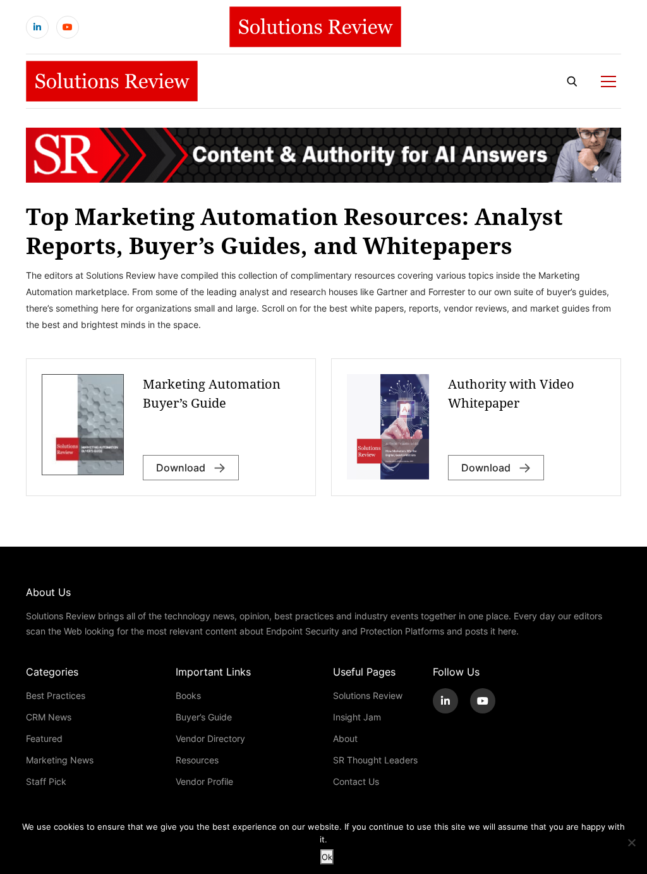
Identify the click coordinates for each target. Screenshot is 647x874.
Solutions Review (367, 695)
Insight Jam (357, 717)
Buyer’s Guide (204, 717)
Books (188, 695)
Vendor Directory (210, 738)
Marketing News (60, 760)
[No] (631, 842)
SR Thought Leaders (375, 760)
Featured (44, 738)
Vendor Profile (204, 781)
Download (487, 467)
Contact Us (356, 781)
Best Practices (55, 695)
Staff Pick (46, 781)
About (345, 738)
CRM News (48, 717)
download (182, 467)
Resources (197, 760)
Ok (327, 857)
